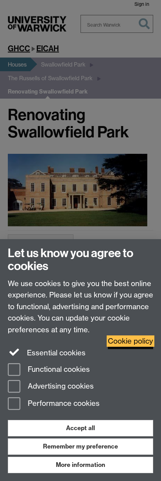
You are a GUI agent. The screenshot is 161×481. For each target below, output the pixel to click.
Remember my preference (80, 446)
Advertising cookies (60, 386)
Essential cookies (55, 352)
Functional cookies (58, 369)
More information (80, 464)
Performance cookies (63, 403)
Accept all (80, 428)
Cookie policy (130, 341)
